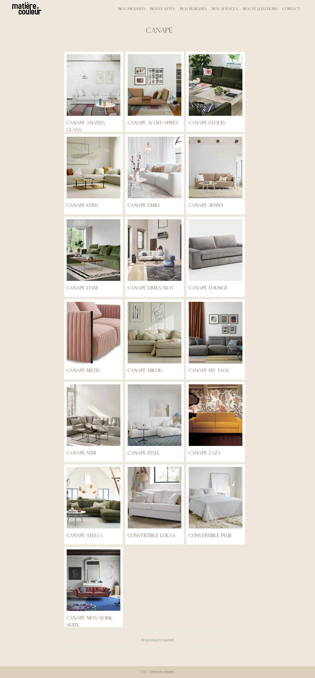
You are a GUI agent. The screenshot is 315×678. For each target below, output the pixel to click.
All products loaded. (157, 640)
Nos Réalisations (260, 9)
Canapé (159, 30)
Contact (291, 9)
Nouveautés (162, 9)
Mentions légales (162, 672)
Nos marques (193, 9)
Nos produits (132, 9)
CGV (144, 672)
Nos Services (225, 9)
